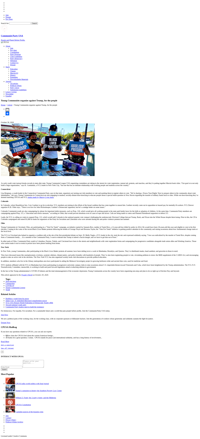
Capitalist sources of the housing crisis (29, 412)
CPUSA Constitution (23, 405)
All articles (14, 84)
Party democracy (16, 59)
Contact (8, 418)
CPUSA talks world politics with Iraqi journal (32, 384)
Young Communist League (15, 288)
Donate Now (5, 323)
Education (14, 69)
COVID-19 (10, 286)
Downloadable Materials (19, 79)
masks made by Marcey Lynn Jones (41, 197)
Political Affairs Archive (14, 422)
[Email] (102, 110)
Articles (8, 81)
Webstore (13, 61)
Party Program (15, 54)
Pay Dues (9, 19)
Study (8, 67)
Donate (8, 17)
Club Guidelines (16, 57)
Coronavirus (10, 283)
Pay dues (13, 50)
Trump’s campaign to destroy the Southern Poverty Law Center (39, 391)
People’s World (26, 275)
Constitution (14, 52)
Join (7, 15)
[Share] (102, 113)
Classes (13, 71)
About (8, 46)
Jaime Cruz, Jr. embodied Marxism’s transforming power (26, 301)
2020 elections (11, 281)
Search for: (5, 23)
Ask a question (7, 345)
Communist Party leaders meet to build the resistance (25, 307)
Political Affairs (16, 86)
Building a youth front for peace (17, 299)
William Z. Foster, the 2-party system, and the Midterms (36, 398)
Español (8, 96)
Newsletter (9, 94)
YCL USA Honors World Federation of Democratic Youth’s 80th (29, 303)
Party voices (14, 88)
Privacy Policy (11, 420)
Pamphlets (14, 77)
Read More (5, 342)
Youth (8, 290)
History (13, 75)
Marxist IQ (14, 73)
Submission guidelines (18, 90)
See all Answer (7, 348)
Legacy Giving (11, 92)
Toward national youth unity (16, 305)
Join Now (4, 315)
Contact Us (14, 63)
